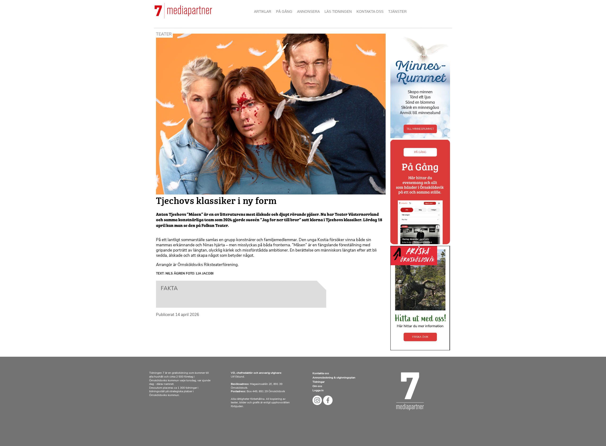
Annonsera (308, 11)
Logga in (318, 390)
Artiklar (262, 11)
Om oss (365, 19)
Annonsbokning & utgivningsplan (333, 377)
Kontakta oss (369, 11)
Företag (307, 27)
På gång (284, 11)
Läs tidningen (338, 11)
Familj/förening (315, 19)
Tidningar (318, 382)
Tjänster (397, 11)
